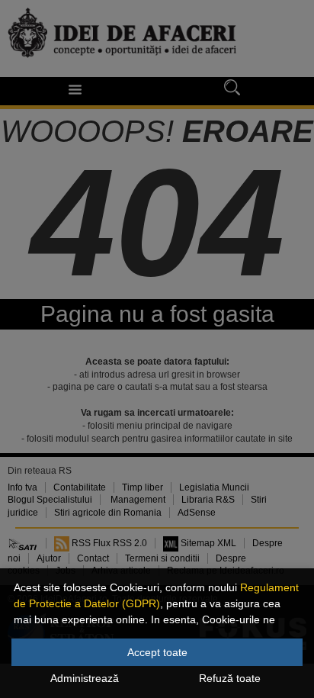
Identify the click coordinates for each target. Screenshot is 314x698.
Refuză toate (230, 678)
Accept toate (157, 652)
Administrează (84, 678)
